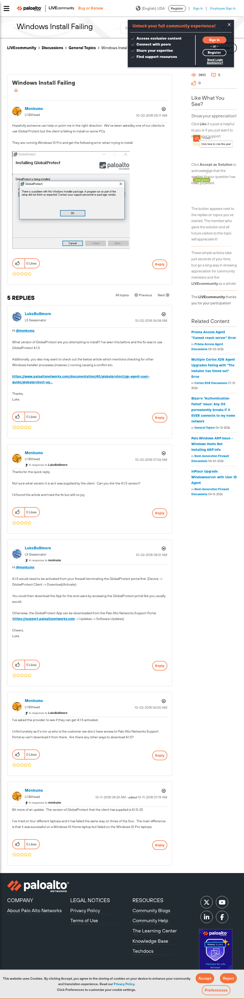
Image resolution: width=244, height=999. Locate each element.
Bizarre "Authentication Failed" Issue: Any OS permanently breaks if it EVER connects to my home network (213, 409)
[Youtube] (222, 902)
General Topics (82, 48)
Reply (159, 264)
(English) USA (153, 8)
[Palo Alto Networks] (38, 886)
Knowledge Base (150, 941)
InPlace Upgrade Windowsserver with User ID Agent (214, 477)
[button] (205, 978)
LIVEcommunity (21, 48)
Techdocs (142, 951)
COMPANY (20, 900)
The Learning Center (154, 930)
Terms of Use (84, 920)
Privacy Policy (124, 984)
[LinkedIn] (206, 917)
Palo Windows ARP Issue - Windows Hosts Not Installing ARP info (212, 444)
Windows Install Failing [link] (120, 48)
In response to (48, 465)
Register (177, 8)
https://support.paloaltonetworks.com (44, 619)
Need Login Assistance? (215, 61)
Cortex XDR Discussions (210, 383)
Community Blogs (151, 910)
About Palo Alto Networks (34, 910)
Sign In (198, 8)
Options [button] (163, 109)
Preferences (216, 990)
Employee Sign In (223, 8)
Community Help (150, 920)
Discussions (52, 48)
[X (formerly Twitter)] (206, 902)
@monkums (25, 331)
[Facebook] (222, 917)
